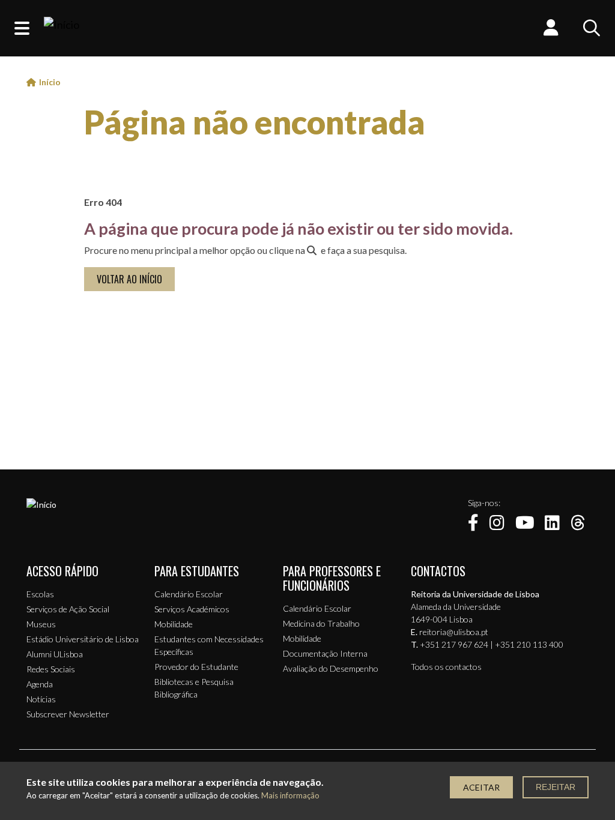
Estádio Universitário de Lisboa (82, 639)
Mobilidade (173, 624)
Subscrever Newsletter (67, 714)
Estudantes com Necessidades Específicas (209, 645)
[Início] (61, 28)
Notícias (41, 699)
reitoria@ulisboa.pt (453, 632)
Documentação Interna (325, 653)
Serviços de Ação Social (67, 609)
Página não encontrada (254, 122)
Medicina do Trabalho (321, 623)
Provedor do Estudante (196, 667)
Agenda (39, 684)
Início (50, 82)
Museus (41, 624)
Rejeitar (555, 787)
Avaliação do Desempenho (330, 668)
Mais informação (290, 795)
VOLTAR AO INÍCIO (129, 279)
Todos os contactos (446, 667)
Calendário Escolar (188, 594)
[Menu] (21, 28)
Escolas (40, 594)
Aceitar (481, 787)
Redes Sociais (50, 669)
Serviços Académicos (191, 609)
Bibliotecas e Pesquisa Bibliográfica (194, 688)
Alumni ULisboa (54, 654)
